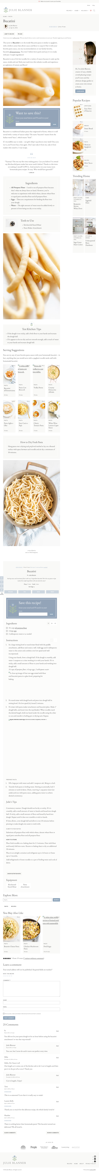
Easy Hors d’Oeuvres (88, 109)
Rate (38, 592)
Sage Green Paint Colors (78, 243)
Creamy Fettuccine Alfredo (52, 389)
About (88, 5)
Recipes (69, 10)
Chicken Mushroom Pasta (31, 947)
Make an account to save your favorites (51, 1)
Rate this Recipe (8, 973)
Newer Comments (53, 1132)
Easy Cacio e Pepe (23, 424)
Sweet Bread (88, 128)
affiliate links (16, 38)
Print (52, 592)
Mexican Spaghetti (87, 145)
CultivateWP (92, 1170)
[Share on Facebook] (1, 582)
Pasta (10, 16)
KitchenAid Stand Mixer (32, 225)
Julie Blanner (13, 25)
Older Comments (10, 1132)
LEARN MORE (80, 91)
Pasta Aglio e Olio (8, 424)
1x (48, 623)
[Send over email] (1, 590)
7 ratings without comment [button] (33, 958)
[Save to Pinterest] (1, 578)
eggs (15, 631)
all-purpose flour (21, 628)
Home (76, 10)
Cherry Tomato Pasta (39, 424)
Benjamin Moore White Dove (78, 206)
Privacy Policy (91, 1163)
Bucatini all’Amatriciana (9, 389)
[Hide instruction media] (55, 640)
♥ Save (20, 34)
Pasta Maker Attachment (33, 228)
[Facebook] (95, 1162)
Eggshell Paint (88, 201)
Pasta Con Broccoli (22, 388)
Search (56, 899)
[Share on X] (1, 586)
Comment (7, 980)
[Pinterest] (95, 1159)
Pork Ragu (47, 946)
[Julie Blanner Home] (17, 10)
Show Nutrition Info (14, 873)
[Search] (94, 10)
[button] (16, 567)
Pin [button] (25, 592)
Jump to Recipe (9, 34)
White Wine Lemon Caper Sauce (53, 425)
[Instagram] (95, 1157)
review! (45, 567)
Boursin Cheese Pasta (11, 946)
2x (52, 623)
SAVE (54, 124)
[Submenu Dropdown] (72, 10)
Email (17, 121)
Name (5, 1000)
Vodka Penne (38, 387)
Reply (57, 1031)
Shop (93, 5)
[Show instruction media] (52, 640)
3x (55, 623)
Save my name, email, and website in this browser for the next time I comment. (23, 1013)
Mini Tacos (88, 163)
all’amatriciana (15, 51)
